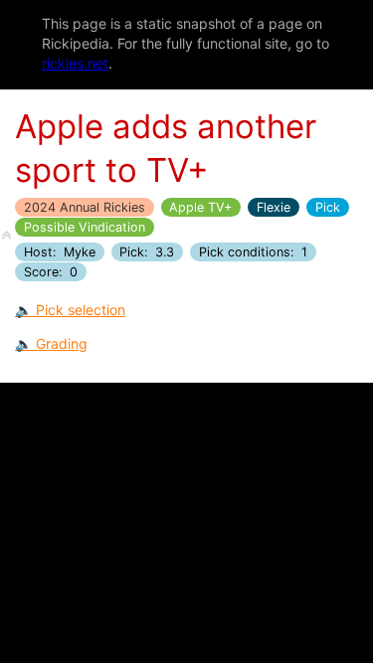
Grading (62, 343)
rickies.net (75, 63)
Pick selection (80, 309)
